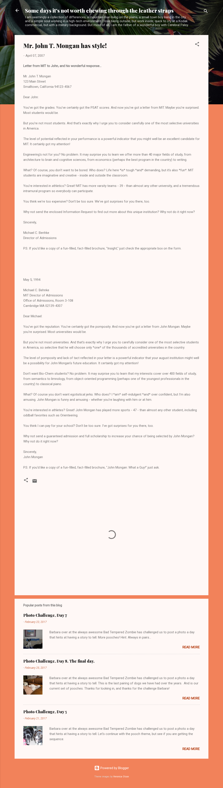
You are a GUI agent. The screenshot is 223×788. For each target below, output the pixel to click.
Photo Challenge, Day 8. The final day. (59, 661)
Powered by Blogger (114, 768)
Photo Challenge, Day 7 (45, 615)
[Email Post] (34, 482)
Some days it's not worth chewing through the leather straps (99, 10)
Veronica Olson (121, 776)
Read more (191, 647)
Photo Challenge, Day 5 (45, 711)
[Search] (205, 11)
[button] (197, 45)
